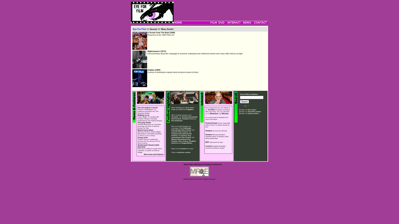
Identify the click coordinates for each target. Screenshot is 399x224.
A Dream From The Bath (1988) (161, 33)
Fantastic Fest (187, 119)
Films (191, 164)
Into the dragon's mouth (148, 108)
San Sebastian (177, 120)
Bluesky (225, 113)
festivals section (184, 152)
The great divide (144, 123)
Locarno (208, 146)
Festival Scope (211, 123)
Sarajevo (208, 131)
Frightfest (189, 109)
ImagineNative (186, 143)
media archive (253, 113)
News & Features (205, 164)
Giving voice (143, 137)
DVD (196, 164)
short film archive (254, 111)
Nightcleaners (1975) (156, 51)
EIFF (207, 142)
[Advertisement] (221, 9)
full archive (252, 110)
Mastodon (214, 113)
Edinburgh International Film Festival (181, 129)
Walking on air (143, 115)
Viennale (174, 117)
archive (184, 148)
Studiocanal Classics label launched (148, 146)
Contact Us (217, 164)
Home (186, 164)
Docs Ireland (183, 141)
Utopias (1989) (153, 70)
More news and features (153, 154)
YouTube (211, 110)
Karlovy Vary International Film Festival (181, 136)
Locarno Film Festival (179, 132)
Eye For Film (139, 29)
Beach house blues (145, 130)
